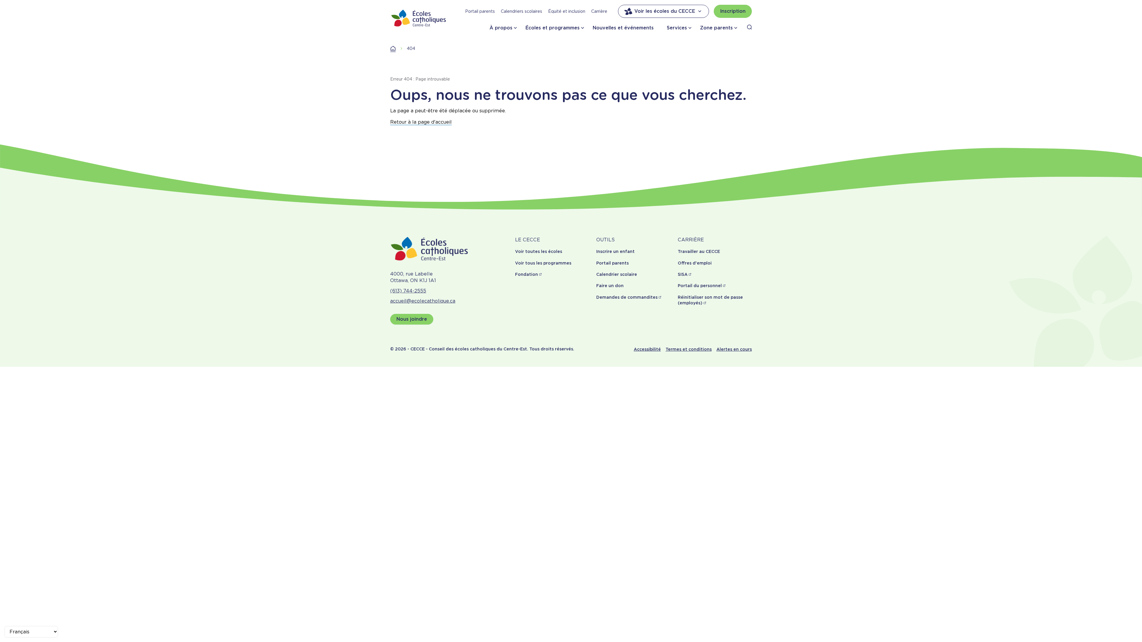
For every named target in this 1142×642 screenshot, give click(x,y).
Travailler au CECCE (699, 251)
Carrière (599, 11)
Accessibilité (647, 349)
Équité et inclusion (566, 11)
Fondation (526, 274)
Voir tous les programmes (543, 263)
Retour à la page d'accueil (421, 122)
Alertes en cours (734, 349)
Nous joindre (411, 319)
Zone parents (716, 28)
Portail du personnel (700, 285)
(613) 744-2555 (408, 291)
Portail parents (480, 11)
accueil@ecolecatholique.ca (422, 301)
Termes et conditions (689, 349)
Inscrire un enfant (615, 251)
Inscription (733, 11)
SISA (683, 274)
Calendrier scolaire (616, 274)
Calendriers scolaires (521, 11)
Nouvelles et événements (623, 28)
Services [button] (677, 28)
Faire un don (610, 285)
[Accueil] (418, 18)
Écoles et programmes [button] (552, 28)
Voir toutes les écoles (538, 251)
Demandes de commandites (627, 297)
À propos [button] (501, 28)
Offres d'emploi (695, 263)
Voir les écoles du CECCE (664, 11)
